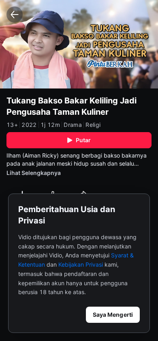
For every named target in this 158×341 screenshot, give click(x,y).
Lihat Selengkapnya (33, 172)
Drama (73, 125)
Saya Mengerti (113, 314)
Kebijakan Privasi (80, 264)
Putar (83, 140)
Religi (92, 125)
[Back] (14, 14)
